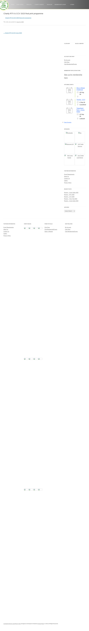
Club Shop (69, 48)
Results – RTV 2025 (69, 194)
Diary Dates (20, 4)
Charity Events (39, 4)
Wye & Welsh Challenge (80, 89)
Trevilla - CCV (80, 100)
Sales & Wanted (78, 48)
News (12, 4)
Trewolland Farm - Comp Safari (80, 110)
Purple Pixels (41, 623)
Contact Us (67, 178)
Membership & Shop (60, 4)
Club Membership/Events (70, 64)
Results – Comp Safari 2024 (71, 201)
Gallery (66, 180)
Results (29, 4)
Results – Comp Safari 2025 (71, 192)
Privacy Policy (67, 182)
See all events (67, 122)
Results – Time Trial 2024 (70, 198)
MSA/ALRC (49, 4)
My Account (67, 60)
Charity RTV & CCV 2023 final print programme (18, 18)
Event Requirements (69, 174)
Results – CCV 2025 (69, 196)
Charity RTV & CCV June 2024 (12, 33)
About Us (66, 176)
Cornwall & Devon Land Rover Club (12, 623)
